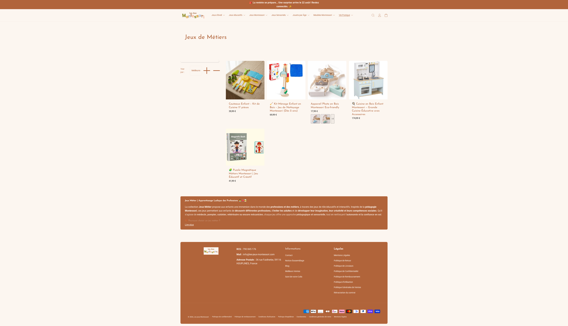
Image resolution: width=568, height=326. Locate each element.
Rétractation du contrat (344, 292)
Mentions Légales (342, 255)
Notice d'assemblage (294, 260)
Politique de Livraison (343, 266)
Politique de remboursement (245, 317)
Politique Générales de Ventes (347, 287)
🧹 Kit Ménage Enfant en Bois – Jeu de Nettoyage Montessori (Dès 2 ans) (285, 107)
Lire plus (189, 224)
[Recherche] (373, 15)
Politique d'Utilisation (343, 282)
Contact (289, 255)
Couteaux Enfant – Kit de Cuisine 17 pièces (244, 106)
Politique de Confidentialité (346, 271)
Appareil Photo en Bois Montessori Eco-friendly (325, 106)
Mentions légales (340, 317)
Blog (287, 266)
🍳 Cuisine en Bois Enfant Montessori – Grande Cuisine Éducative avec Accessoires (367, 109)
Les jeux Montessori (201, 317)
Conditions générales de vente (320, 317)
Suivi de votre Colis (293, 276)
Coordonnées (301, 317)
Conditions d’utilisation (266, 317)
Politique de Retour (342, 260)
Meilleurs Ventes (292, 271)
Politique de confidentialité (222, 317)
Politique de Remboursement (347, 276)
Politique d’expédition (286, 317)
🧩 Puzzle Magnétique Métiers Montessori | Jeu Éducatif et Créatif (243, 174)
